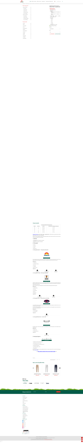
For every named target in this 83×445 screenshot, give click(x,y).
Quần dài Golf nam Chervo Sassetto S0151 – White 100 (46, 374)
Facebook (25, 422)
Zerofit (27, 34)
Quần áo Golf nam (33, 1)
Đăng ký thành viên (25, 415)
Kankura (27, 29)
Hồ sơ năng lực (24, 398)
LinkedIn (24, 420)
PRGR (27, 24)
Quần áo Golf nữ (39, 1)
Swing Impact (27, 38)
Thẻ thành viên (24, 414)
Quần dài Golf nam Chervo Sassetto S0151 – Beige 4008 (37, 374)
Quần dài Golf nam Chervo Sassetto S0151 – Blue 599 (56, 374)
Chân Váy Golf (27, 9)
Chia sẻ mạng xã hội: (52, 359)
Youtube (24, 425)
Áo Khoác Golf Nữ (27, 12)
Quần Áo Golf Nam (27, 14)
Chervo (27, 23)
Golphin (27, 33)
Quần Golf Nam (27, 17)
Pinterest (24, 426)
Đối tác (24, 399)
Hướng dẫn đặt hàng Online (25, 412)
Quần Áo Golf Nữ (27, 7)
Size (49, 30)
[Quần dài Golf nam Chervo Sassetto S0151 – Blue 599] (56, 368)
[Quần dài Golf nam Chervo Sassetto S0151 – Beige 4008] (37, 368)
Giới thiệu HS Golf (25, 397)
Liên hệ (24, 404)
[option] (37, 370)
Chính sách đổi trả (25, 406)
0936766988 (82, 439)
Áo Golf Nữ (27, 8)
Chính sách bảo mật (25, 410)
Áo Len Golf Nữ (27, 13)
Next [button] (59, 368)
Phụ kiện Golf (43, 1)
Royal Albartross (27, 28)
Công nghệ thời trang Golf (49, 1)
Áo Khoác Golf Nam (27, 18)
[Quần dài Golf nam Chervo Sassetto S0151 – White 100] (47, 368)
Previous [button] (33, 368)
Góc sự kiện (24, 403)
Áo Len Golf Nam (27, 19)
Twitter (24, 421)
